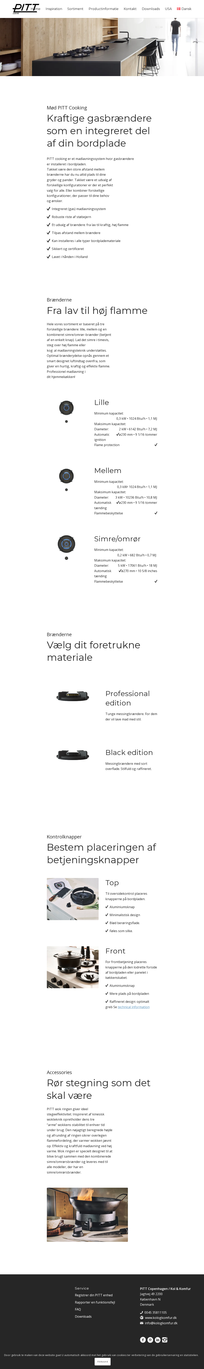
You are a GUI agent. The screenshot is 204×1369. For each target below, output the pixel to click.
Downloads (83, 1316)
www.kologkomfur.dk (161, 1317)
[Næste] (77, 545)
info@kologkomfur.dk (161, 1323)
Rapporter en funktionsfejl (95, 1302)
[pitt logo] (26, 9)
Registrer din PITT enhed (94, 1295)
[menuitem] (35, 9)
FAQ (78, 1309)
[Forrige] (56, 545)
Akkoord (102, 1361)
